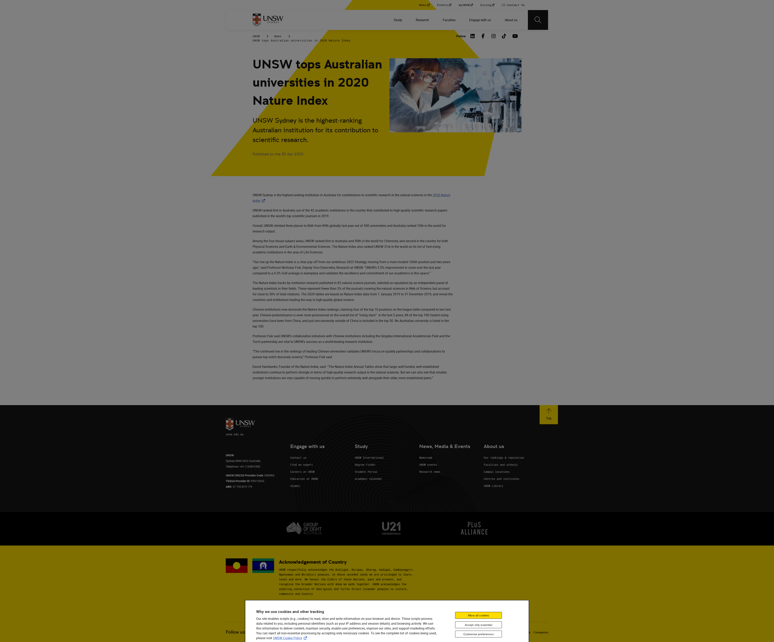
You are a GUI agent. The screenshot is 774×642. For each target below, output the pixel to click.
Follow (461, 36)
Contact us (298, 457)
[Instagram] (493, 36)
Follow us (235, 632)
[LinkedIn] (472, 36)
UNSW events (428, 465)
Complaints (541, 632)
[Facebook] (483, 36)
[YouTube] (514, 36)
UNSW (256, 36)
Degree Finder (365, 465)
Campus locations (497, 472)
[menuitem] (398, 20)
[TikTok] (504, 36)
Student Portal (366, 472)
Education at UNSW (304, 479)
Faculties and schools (501, 465)
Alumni (295, 486)
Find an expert (301, 465)
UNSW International (369, 457)
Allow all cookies (478, 615)
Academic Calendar (368, 479)
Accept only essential (478, 624)
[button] (549, 414)
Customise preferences (478, 634)
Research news (429, 472)
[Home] (268, 19)
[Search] (538, 20)
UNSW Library (493, 486)
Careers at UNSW (302, 472)
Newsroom (425, 457)
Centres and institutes (501, 479)
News (278, 36)
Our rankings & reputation (504, 457)
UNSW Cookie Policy (291, 638)
